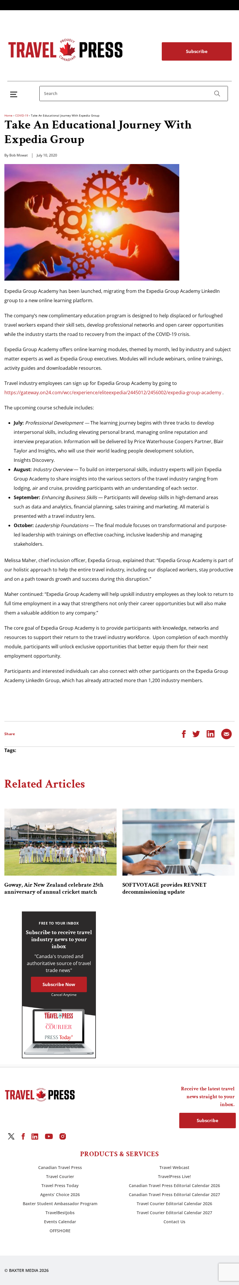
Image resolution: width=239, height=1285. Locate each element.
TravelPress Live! (174, 1176)
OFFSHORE (60, 1230)
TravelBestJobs (60, 1212)
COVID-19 (21, 115)
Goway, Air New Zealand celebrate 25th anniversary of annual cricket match (53, 888)
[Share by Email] (226, 733)
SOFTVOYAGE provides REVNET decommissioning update (164, 888)
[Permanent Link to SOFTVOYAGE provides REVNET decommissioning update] (178, 842)
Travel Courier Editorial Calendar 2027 (174, 1212)
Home (8, 115)
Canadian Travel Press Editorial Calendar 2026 (174, 1185)
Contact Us (174, 1221)
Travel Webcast (174, 1167)
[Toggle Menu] (15, 94)
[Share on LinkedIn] (211, 733)
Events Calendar (60, 1221)
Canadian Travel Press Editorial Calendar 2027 (174, 1194)
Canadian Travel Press (60, 1167)
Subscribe (197, 51)
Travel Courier (60, 1176)
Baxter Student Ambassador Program (60, 1203)
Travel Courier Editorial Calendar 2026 (174, 1203)
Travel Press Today (60, 1185)
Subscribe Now (59, 984)
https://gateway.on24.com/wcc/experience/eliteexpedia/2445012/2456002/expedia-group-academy (112, 392)
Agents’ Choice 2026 (60, 1194)
